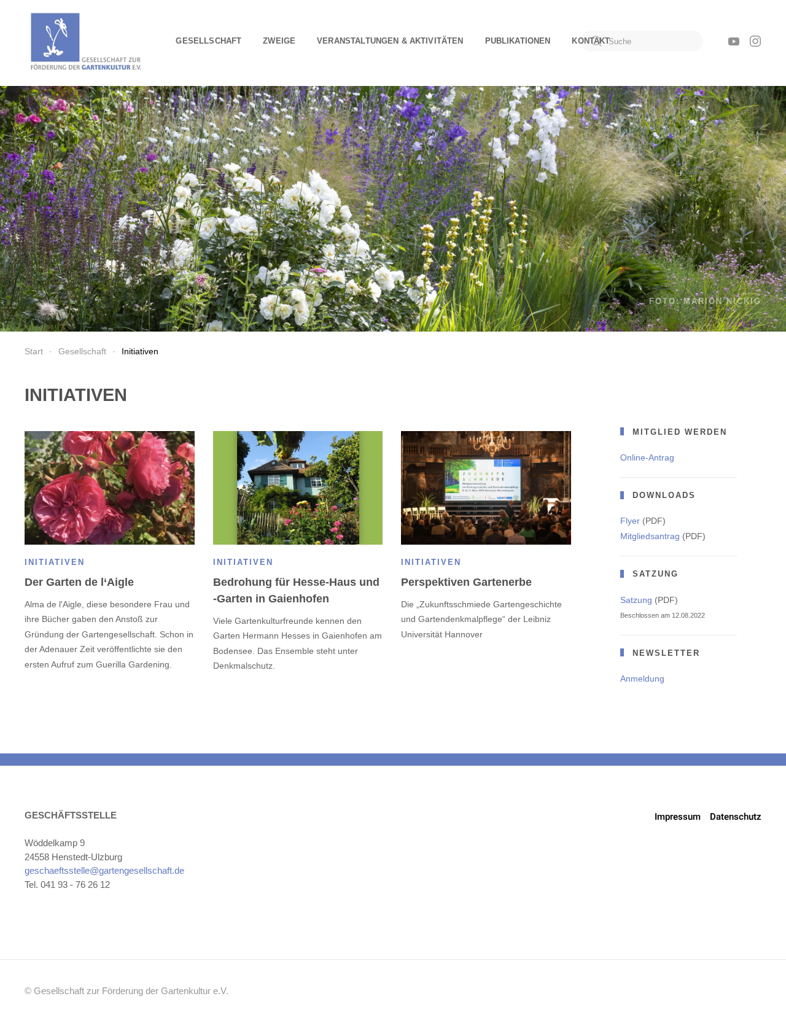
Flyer (630, 521)
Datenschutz (735, 816)
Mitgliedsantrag (650, 536)
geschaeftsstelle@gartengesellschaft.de (104, 870)
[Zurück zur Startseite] (86, 41)
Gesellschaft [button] (208, 40)
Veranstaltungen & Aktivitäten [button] (390, 40)
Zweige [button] (279, 40)
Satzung (636, 600)
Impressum (678, 816)
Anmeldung (642, 678)
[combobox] (641, 41)
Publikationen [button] (518, 40)
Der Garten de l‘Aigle (79, 582)
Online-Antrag (647, 457)
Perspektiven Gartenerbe (466, 582)
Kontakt (591, 40)
